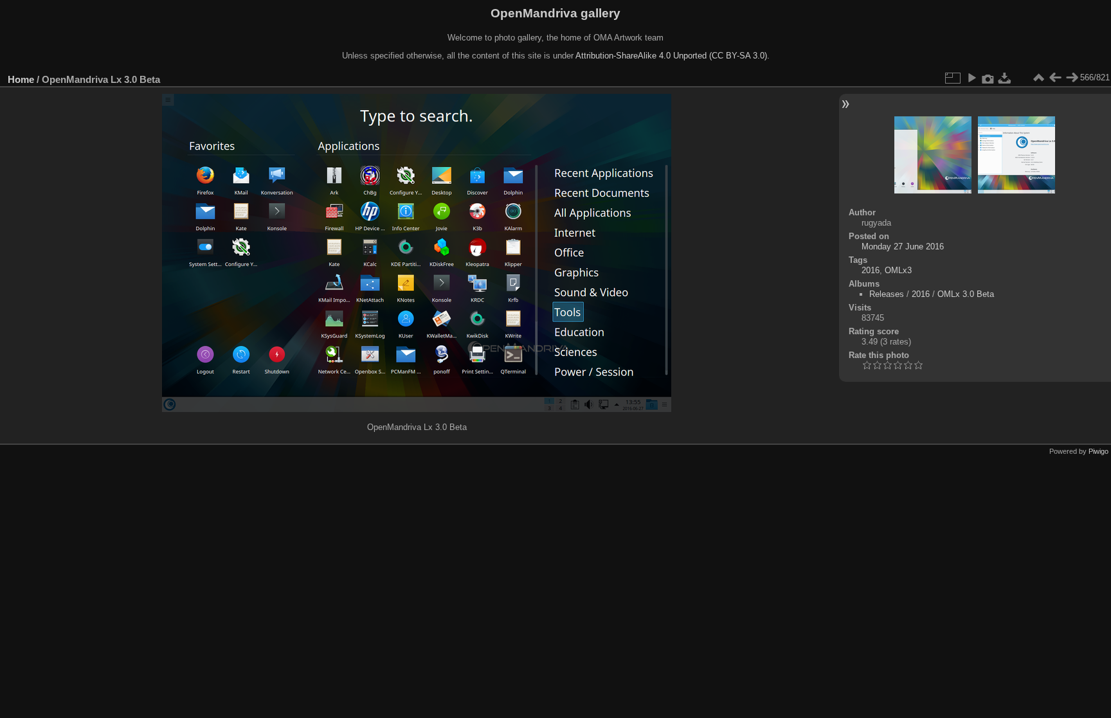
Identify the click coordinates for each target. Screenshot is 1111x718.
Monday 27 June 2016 (903, 246)
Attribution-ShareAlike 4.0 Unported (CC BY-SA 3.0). (672, 55)
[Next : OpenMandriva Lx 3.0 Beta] (1071, 77)
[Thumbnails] (1038, 77)
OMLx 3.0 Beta (965, 294)
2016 (871, 270)
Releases (886, 294)
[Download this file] (1005, 77)
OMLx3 (898, 270)
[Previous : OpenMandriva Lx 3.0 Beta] (1055, 77)
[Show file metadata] (988, 77)
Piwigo (1098, 451)
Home (21, 79)
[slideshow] (971, 77)
